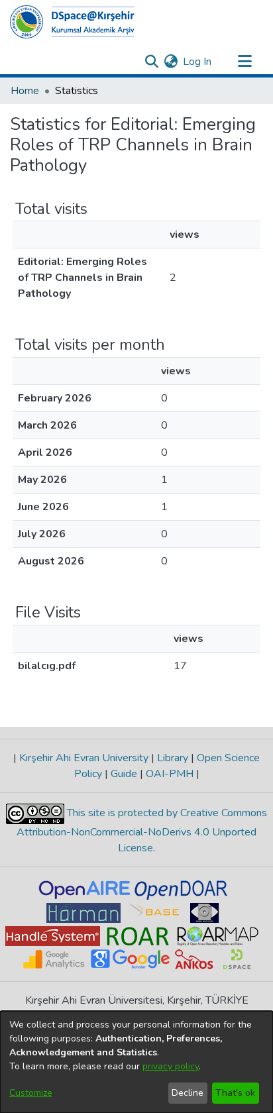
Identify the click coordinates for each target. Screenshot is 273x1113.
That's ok (235, 1092)
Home (25, 90)
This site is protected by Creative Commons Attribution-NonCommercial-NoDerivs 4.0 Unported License (142, 830)
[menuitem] (170, 62)
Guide (124, 774)
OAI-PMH (169, 774)
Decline (187, 1092)
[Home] (72, 21)
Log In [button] (198, 61)
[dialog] (136, 1062)
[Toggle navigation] (244, 61)
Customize (30, 1092)
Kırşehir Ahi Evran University (84, 758)
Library (172, 758)
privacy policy (170, 1066)
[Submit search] (151, 62)
